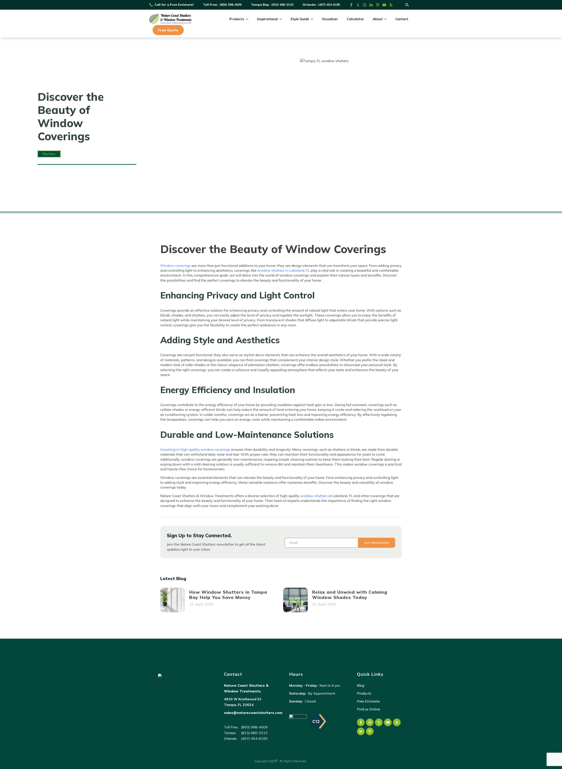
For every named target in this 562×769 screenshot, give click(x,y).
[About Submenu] (387, 19)
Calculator (355, 19)
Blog (360, 685)
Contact (401, 19)
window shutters (314, 496)
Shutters (49, 154)
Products (236, 19)
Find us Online (368, 709)
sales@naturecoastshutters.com (253, 712)
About (378, 19)
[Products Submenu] (248, 19)
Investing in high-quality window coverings (195, 449)
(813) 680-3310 (282, 5)
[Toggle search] (407, 5)
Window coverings (175, 265)
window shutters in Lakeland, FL (283, 270)
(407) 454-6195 (329, 5)
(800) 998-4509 (230, 5)
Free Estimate (368, 701)
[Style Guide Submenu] (313, 19)
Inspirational (267, 19)
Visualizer (330, 19)
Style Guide (299, 19)
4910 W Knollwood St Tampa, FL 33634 (242, 702)
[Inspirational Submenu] (282, 19)
